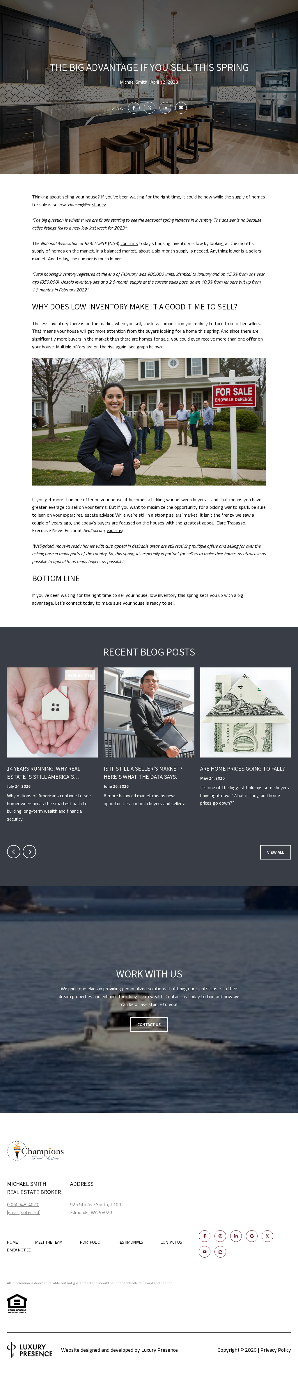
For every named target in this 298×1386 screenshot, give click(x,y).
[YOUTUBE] (204, 1252)
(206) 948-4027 (23, 1204)
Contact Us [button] (149, 1024)
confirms (129, 243)
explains (114, 530)
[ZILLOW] (220, 1252)
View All (275, 852)
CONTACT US (171, 1242)
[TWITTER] (267, 1236)
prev (13, 851)
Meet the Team (49, 1242)
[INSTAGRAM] (220, 1236)
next (29, 851)
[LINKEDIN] (236, 1236)
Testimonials (130, 1242)
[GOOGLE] (252, 1236)
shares (98, 204)
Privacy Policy (275, 1350)
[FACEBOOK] (204, 1236)
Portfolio (90, 1242)
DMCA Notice (19, 1250)
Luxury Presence (159, 1350)
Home (12, 1242)
